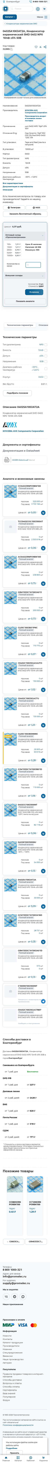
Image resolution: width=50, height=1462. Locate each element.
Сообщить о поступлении (29, 1023)
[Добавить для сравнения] (40, 47)
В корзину (34, 292)
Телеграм (15, 208)
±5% (41, 356)
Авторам (7, 1363)
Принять (14, 1453)
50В (41, 362)
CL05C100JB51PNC (28, 629)
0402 (40, 377)
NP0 (41, 345)
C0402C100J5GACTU (28, 700)
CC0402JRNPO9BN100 (29, 487)
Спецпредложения (12, 1353)
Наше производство (13, 1360)
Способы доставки (12, 1380)
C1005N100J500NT (27, 987)
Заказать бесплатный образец (25, 214)
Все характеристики (13, 183)
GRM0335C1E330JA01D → (38, 1242)
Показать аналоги (25, 301)
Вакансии (8, 1356)
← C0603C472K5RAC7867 (15, 1242)
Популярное (9, 1397)
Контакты (7, 1339)
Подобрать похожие (17, 393)
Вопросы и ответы (12, 1383)
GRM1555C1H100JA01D (30, 952)
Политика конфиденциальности (18, 1425)
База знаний (9, 1394)
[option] (25, 75)
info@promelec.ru (14, 1276)
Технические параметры (20, 325)
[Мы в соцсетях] (6, 1296)
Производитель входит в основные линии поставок (35, 118)
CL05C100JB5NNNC (28, 735)
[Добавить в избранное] (36, 47)
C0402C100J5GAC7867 (29, 1011)
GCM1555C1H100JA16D (30, 916)
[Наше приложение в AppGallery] (12, 1311)
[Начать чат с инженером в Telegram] (43, 1001)
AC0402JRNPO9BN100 (29, 558)
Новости (7, 1336)
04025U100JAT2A (27, 881)
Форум (6, 1400)
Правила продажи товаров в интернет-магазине (23, 1375)
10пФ (40, 350)
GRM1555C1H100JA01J (30, 593)
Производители (11, 1346)
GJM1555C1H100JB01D (30, 770)
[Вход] (38, 9)
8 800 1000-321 (12, 1270)
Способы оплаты (11, 1387)
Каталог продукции (13, 1343)
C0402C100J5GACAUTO (30, 664)
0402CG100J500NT (27, 806)
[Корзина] (44, 9)
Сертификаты (10, 1390)
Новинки (7, 1349)
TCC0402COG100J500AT (30, 523)
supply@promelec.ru (16, 1283)
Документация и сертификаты (18, 187)
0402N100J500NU (27, 843)
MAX (38, 208)
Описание (8, 190)
